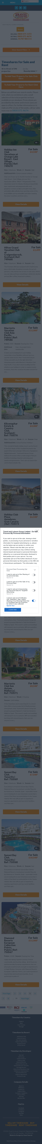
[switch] (33, 575)
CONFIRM (13, 610)
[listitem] (21, 569)
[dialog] (21, 572)
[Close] (38, 532)
